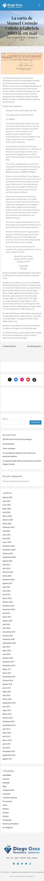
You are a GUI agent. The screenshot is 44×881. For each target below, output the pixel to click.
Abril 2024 (6, 568)
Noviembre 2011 (9, 751)
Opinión (6, 812)
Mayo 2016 (7, 692)
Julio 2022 (6, 587)
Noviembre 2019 (9, 632)
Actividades (7, 775)
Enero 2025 (7, 542)
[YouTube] (26, 864)
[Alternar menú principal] (39, 5)
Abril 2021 (6, 613)
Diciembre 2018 (8, 639)
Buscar (5, 419)
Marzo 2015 (7, 714)
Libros (5, 805)
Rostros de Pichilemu (11, 824)
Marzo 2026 (7, 516)
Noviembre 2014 (9, 725)
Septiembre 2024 (9, 557)
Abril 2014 (6, 736)
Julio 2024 (6, 565)
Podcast (6, 816)
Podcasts (23, 858)
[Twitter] (22, 864)
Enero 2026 (7, 523)
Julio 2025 (6, 531)
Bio (12, 858)
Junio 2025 (7, 535)
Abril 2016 (6, 695)
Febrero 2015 (8, 718)
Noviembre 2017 (9, 665)
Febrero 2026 (8, 520)
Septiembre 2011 (9, 755)
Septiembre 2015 (9, 703)
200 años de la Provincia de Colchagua (17, 439)
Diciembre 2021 (8, 606)
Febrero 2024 (8, 572)
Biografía (6, 782)
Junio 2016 (7, 688)
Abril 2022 (6, 594)
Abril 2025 (6, 538)
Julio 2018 (6, 647)
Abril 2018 (6, 654)
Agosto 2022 (7, 583)
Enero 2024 (7, 576)
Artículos (6, 779)
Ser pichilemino (8, 444)
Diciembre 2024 (8, 546)
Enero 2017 (7, 673)
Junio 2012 (7, 744)
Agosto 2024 (7, 561)
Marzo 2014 (7, 740)
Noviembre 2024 (9, 550)
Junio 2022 (7, 591)
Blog (8, 37)
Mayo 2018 (7, 650)
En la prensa (7, 801)
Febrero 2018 (8, 658)
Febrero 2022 (8, 602)
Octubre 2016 (8, 680)
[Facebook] (14, 864)
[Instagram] (18, 864)
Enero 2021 (7, 617)
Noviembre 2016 (9, 677)
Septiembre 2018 (9, 643)
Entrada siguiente (35, 346)
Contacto (35, 858)
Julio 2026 (6, 501)
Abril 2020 (6, 628)
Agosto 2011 (7, 759)
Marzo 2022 (7, 598)
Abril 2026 (6, 512)
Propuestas (7, 820)
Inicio (8, 858)
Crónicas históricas (18, 37)
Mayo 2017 (7, 669)
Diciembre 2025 (8, 527)
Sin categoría (8, 827)
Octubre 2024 (8, 553)
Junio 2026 (7, 505)
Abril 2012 (6, 748)
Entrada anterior (8, 346)
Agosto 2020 (7, 621)
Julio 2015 (6, 706)
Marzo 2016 (7, 699)
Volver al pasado (9, 448)
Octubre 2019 (8, 635)
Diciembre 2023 (8, 579)
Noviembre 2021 (9, 609)
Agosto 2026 (7, 497)
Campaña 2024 (8, 790)
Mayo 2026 (7, 508)
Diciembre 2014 (8, 721)
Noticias (6, 809)
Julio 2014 (6, 729)
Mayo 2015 (7, 710)
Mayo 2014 (7, 733)
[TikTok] (30, 864)
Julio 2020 (6, 624)
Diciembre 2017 (8, 662)
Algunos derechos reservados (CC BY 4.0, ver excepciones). (28, 872)
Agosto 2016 (7, 684)
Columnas (6, 794)
